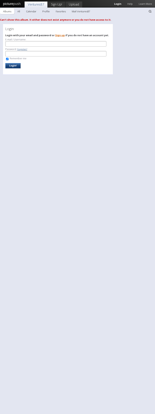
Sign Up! (56, 4)
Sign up (60, 35)
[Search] (150, 11)
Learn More (145, 3)
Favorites (61, 11)
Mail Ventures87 (81, 11)
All (18, 11)
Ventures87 (36, 4)
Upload (74, 4)
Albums (7, 11)
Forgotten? (22, 49)
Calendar (31, 11)
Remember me (17, 58)
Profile (46, 11)
